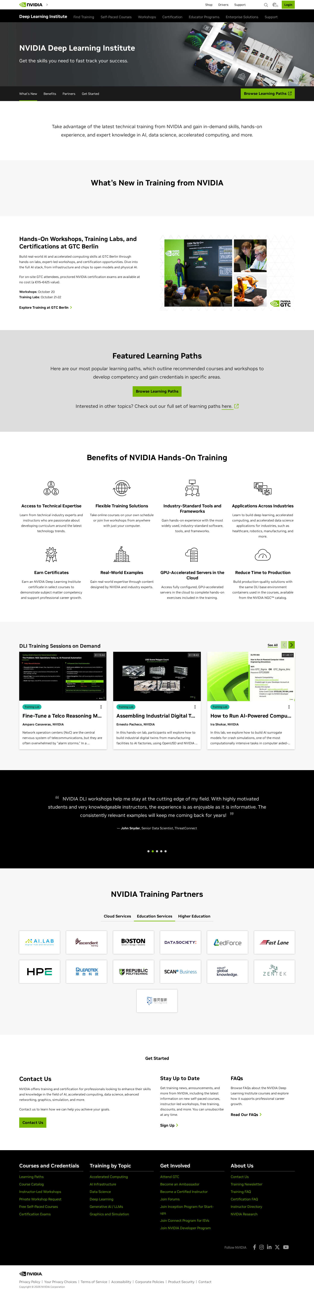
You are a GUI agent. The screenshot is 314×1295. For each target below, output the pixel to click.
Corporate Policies (149, 1282)
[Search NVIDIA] (266, 4)
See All (273, 645)
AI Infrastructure (103, 1184)
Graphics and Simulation (109, 1214)
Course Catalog (31, 1184)
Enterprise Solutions (242, 17)
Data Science (100, 1191)
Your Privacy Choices (60, 1282)
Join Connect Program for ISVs (184, 1220)
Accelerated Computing (109, 1177)
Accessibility (121, 1282)
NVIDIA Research (244, 1214)
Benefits (50, 94)
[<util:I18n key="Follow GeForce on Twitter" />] (277, 1247)
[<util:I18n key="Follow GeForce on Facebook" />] (254, 1247)
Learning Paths (31, 1177)
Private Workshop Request (40, 1199)
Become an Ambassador (179, 1184)
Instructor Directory (246, 1206)
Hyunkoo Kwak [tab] (148, 851)
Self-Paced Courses (116, 17)
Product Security (181, 1282)
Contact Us (240, 1177)
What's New (28, 94)
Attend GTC (169, 1177)
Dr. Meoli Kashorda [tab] (165, 851)
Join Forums (170, 1199)
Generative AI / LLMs (106, 1206)
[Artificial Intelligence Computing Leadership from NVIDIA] (31, 4)
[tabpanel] (157, 972)
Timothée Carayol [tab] (157, 851)
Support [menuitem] (240, 5)
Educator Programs (204, 17)
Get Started (90, 94)
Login (288, 5)
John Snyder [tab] (153, 851)
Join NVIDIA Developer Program (185, 1228)
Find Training (83, 17)
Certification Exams (35, 1214)
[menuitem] (57, 4)
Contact (204, 1282)
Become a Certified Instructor (184, 1191)
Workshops (147, 17)
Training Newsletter (246, 1184)
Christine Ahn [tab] (161, 851)
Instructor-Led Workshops (40, 1191)
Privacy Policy (29, 1282)
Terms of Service (94, 1282)
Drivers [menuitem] (223, 5)
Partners (69, 94)
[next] (291, 645)
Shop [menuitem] (208, 5)
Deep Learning (101, 1199)
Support (271, 17)
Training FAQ (241, 1191)
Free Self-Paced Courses (38, 1206)
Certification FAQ (244, 1199)
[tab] (117, 916)
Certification (172, 17)
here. (228, 406)
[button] (274, 6)
